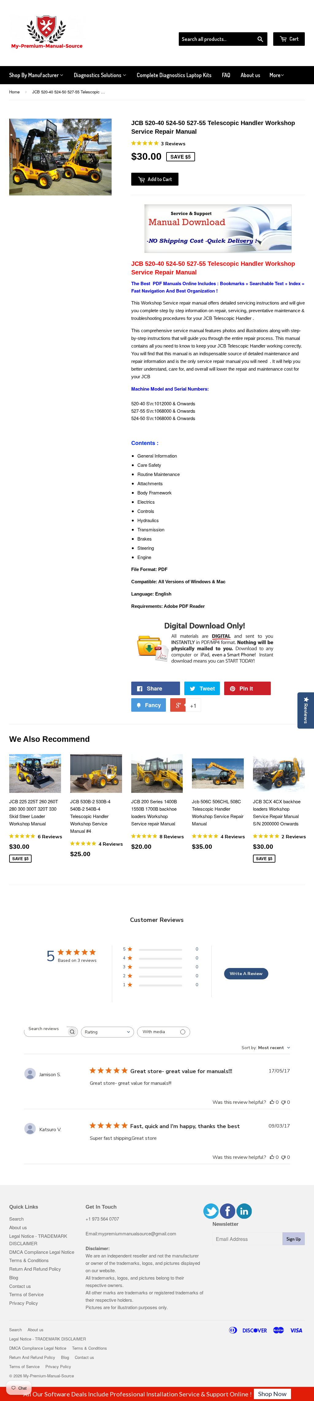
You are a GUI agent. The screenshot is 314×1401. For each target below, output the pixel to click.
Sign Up (293, 1239)
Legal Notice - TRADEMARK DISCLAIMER (47, 1339)
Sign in (254, 24)
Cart (294, 38)
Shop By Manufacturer (34, 75)
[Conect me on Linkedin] (244, 1217)
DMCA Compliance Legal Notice (41, 1252)
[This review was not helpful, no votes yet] (283, 1102)
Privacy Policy (23, 1303)
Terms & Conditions (29, 1260)
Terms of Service (26, 1294)
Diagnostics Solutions (98, 75)
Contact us (20, 1286)
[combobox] (107, 1032)
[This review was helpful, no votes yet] (272, 1102)
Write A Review (246, 974)
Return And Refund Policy (35, 1268)
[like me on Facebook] (227, 1217)
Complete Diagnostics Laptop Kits (174, 75)
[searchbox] (45, 1028)
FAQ (226, 75)
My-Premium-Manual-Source (48, 1376)
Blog (13, 1277)
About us (250, 75)
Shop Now (272, 1393)
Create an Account (287, 24)
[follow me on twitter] (211, 1217)
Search (16, 1218)
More (275, 75)
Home (14, 92)
